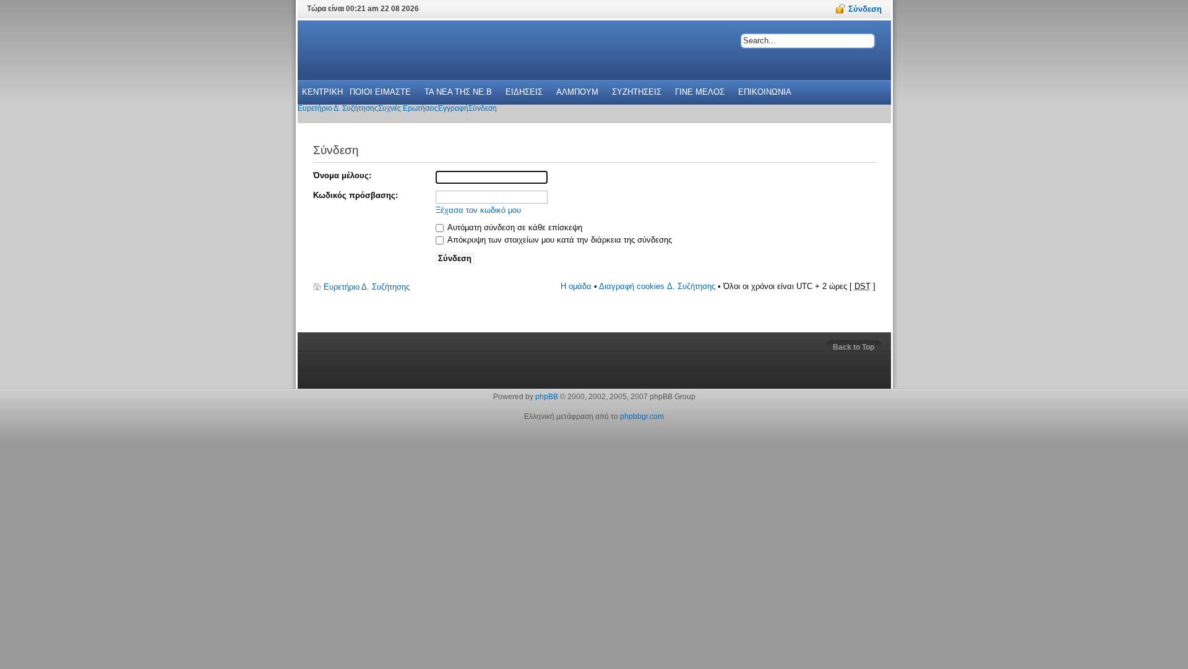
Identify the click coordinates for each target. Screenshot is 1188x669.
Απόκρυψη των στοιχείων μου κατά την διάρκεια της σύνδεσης (559, 239)
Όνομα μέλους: (342, 175)
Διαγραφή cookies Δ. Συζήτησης (657, 286)
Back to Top (853, 347)
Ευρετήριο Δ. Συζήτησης (367, 286)
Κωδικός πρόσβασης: (355, 195)
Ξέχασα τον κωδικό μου (478, 210)
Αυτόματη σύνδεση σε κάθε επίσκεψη (514, 227)
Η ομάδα (576, 286)
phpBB (546, 396)
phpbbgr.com (642, 416)
